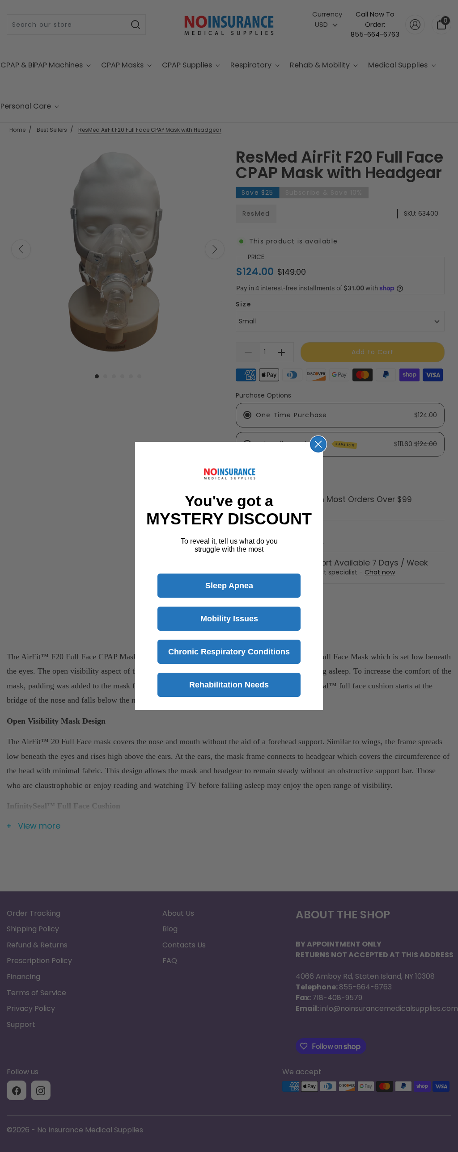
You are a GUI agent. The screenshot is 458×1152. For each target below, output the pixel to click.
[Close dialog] (318, 444)
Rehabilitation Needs (229, 684)
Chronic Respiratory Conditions (229, 651)
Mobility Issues (229, 618)
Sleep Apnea (229, 585)
